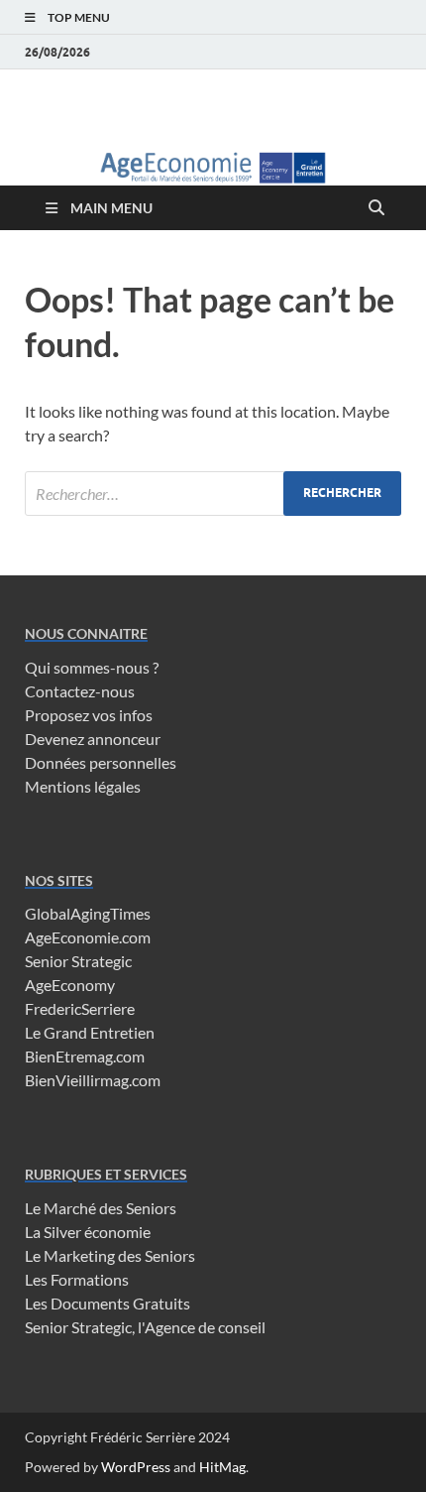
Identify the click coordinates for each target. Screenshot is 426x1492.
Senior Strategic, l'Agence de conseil (145, 1326)
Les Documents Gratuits (107, 1303)
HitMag (222, 1466)
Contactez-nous (80, 691)
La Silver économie (88, 1231)
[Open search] (376, 208)
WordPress (135, 1466)
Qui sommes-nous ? (92, 667)
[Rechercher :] (213, 493)
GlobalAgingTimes (88, 913)
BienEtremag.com (85, 1056)
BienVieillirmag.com (92, 1079)
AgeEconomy (70, 984)
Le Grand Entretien (90, 1032)
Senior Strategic (78, 960)
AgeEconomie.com (88, 937)
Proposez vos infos (89, 714)
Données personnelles (100, 762)
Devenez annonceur (92, 738)
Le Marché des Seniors (100, 1207)
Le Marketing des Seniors (110, 1255)
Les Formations (77, 1279)
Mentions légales (83, 786)
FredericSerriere (80, 1008)
